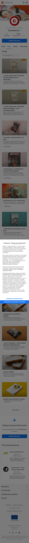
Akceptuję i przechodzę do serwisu (14, 302)
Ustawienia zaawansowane (14, 298)
